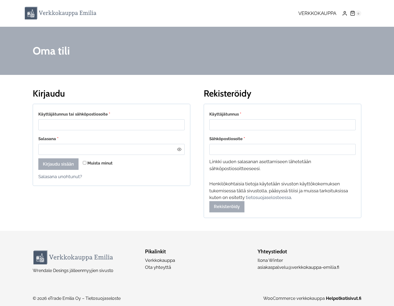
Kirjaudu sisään (58, 164)
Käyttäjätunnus (235, 114)
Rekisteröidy (227, 206)
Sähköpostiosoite (237, 138)
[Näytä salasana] (179, 149)
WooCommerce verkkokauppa (312, 298)
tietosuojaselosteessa (268, 197)
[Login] (344, 13)
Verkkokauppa (317, 13)
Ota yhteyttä (158, 267)
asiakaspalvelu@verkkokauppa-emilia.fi (298, 267)
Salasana (58, 138)
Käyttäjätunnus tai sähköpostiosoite (84, 114)
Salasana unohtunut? (60, 176)
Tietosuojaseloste (103, 298)
